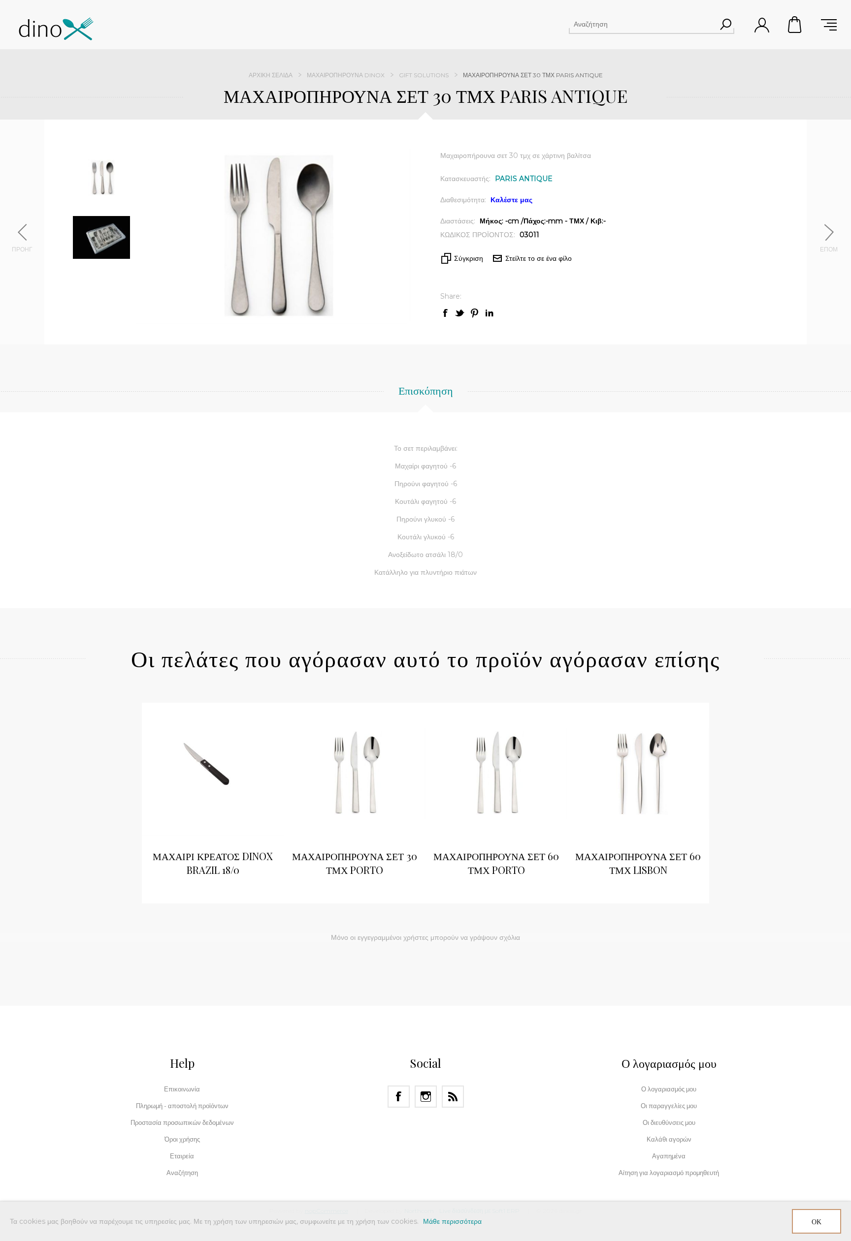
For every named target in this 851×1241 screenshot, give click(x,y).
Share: (450, 296)
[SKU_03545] (638, 773)
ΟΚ (816, 1221)
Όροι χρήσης (182, 1139)
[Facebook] (399, 1097)
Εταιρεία (182, 1156)
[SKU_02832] (355, 773)
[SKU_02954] (213, 773)
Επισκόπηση (425, 390)
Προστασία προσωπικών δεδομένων (182, 1122)
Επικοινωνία (182, 1089)
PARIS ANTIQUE (524, 178)
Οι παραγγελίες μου (669, 1106)
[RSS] (453, 1097)
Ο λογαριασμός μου (668, 1089)
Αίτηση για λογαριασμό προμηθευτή (669, 1173)
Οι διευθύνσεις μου (669, 1122)
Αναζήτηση (725, 24)
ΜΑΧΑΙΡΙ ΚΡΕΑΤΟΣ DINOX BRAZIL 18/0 (213, 862)
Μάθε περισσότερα (452, 1221)
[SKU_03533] (496, 773)
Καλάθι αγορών (795, 24)
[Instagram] (426, 1097)
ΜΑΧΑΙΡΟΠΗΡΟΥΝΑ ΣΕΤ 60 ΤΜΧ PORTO (496, 862)
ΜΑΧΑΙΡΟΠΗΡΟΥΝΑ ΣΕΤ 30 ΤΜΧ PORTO (354, 862)
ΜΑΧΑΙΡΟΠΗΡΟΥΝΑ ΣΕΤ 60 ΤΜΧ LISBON (638, 862)
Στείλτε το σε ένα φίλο (538, 258)
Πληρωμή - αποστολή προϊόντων (182, 1106)
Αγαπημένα (669, 1156)
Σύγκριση (468, 258)
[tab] (426, 395)
